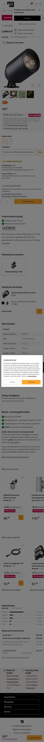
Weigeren (13, 382)
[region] (22, 371)
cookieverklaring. (32, 376)
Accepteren (31, 382)
